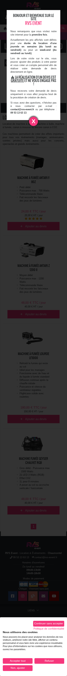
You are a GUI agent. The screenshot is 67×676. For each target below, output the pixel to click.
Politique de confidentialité (49, 628)
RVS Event (33, 23)
